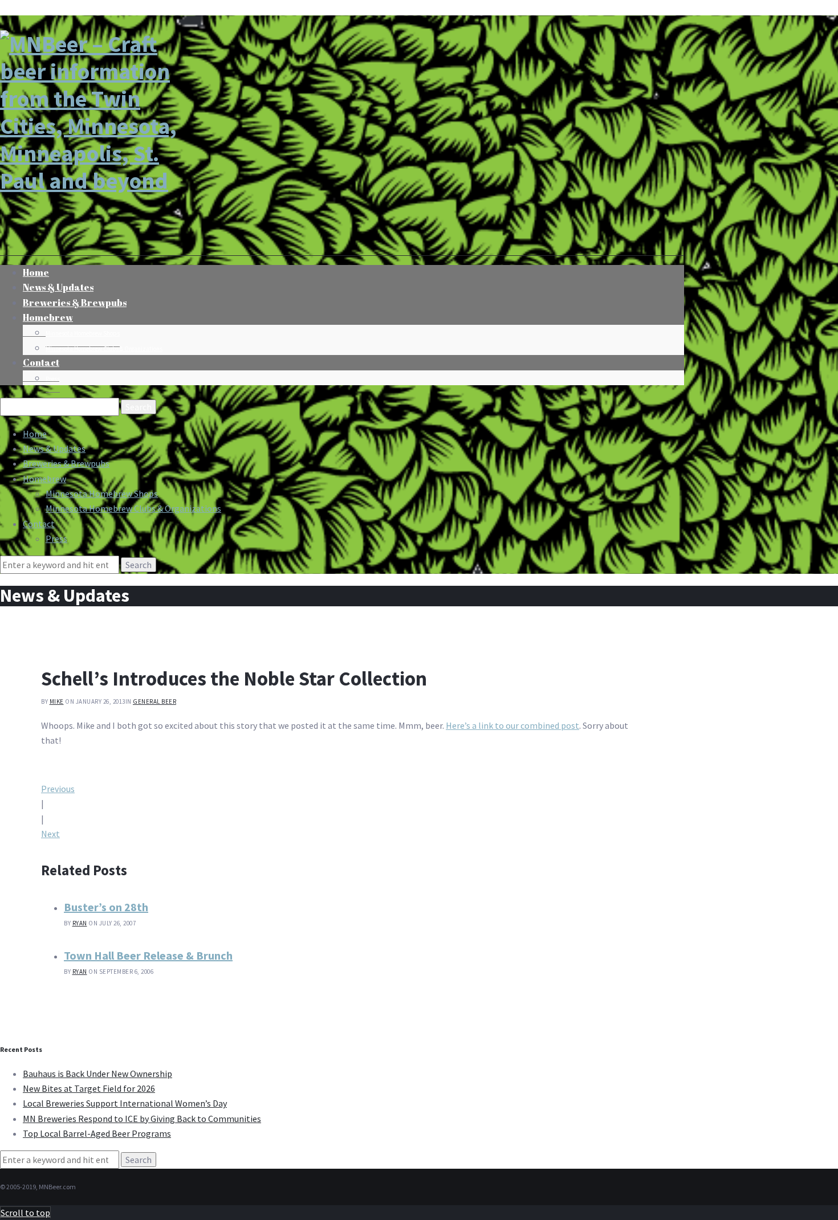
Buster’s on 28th (106, 907)
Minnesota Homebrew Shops (83, 333)
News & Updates (54, 448)
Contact (41, 362)
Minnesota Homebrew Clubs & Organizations (104, 349)
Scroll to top (25, 1212)
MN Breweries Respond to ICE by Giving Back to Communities (142, 1118)
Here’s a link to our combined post (512, 725)
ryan (79, 923)
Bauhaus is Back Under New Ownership (97, 1073)
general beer (154, 701)
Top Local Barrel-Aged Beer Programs (97, 1133)
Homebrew (48, 317)
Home (35, 433)
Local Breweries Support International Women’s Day (125, 1103)
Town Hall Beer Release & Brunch (148, 955)
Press (53, 379)
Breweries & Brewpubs (75, 302)
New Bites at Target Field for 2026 (89, 1088)
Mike (57, 701)
